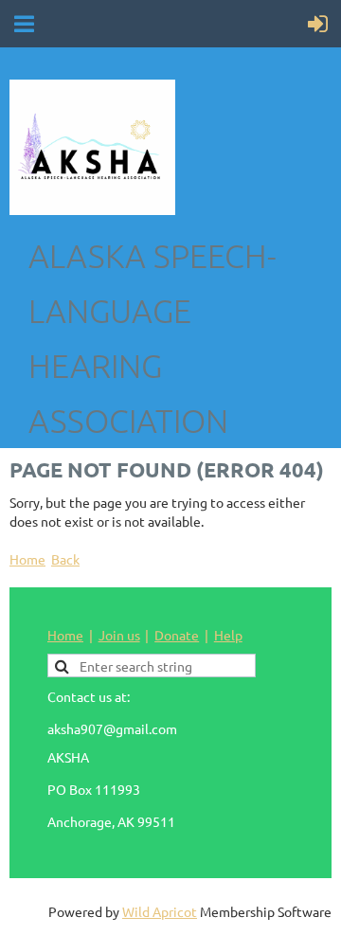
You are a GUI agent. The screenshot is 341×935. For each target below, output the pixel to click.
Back (65, 558)
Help (228, 634)
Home (27, 558)
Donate (176, 634)
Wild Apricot (159, 911)
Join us (119, 634)
